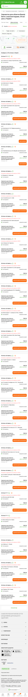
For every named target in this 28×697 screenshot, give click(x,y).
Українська (5, 668)
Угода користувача (5, 672)
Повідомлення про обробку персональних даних (11, 675)
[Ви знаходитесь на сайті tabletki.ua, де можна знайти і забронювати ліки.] (7, 2)
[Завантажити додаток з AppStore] (17, 651)
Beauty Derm (21, 11)
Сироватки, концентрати (11, 11)
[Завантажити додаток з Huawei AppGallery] (6, 654)
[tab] (14, 22)
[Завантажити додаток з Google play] (6, 651)
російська (13, 668)
